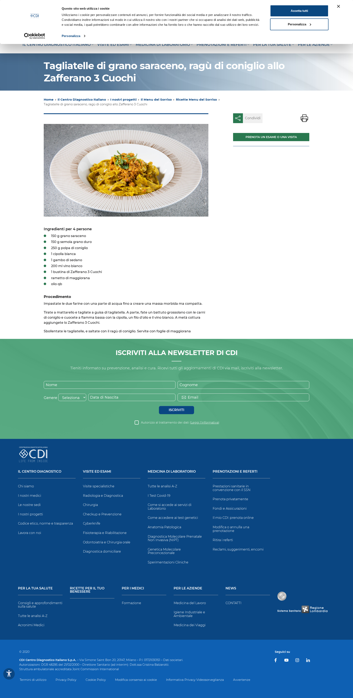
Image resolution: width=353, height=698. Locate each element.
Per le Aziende (188, 588)
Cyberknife (91, 523)
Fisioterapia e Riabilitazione (105, 533)
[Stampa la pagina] (304, 118)
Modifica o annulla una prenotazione (231, 529)
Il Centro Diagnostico (39, 471)
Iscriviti (176, 410)
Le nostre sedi (29, 505)
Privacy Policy (66, 680)
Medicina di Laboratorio (172, 471)
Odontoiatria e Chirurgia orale (106, 542)
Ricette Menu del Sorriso (196, 99)
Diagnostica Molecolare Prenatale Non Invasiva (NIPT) (175, 538)
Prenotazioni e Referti (235, 471)
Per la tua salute (35, 588)
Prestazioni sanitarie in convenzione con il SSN (231, 488)
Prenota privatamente (230, 499)
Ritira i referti (223, 540)
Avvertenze (241, 680)
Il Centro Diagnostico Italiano (82, 99)
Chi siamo (26, 486)
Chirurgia (90, 505)
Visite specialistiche (98, 486)
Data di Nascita (104, 397)
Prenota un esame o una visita (271, 137)
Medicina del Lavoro (190, 603)
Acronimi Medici (31, 625)
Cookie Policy (96, 680)
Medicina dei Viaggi (190, 625)
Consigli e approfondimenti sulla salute (40, 605)
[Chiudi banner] (338, 6)
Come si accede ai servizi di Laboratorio (169, 506)
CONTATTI (233, 603)
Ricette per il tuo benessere (87, 590)
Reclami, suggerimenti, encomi (238, 549)
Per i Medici (133, 588)
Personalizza (71, 36)
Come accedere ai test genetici (173, 518)
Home (49, 99)
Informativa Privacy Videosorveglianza (195, 680)
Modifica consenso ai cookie (136, 680)
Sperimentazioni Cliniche (168, 562)
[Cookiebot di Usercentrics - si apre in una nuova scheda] (35, 36)
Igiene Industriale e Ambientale (189, 614)
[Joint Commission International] (281, 596)
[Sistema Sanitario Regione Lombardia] (302, 609)
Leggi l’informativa (204, 422)
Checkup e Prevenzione (102, 514)
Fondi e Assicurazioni (230, 508)
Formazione (131, 603)
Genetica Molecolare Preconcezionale (164, 551)
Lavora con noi (29, 533)
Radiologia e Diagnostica (103, 496)
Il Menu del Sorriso (156, 99)
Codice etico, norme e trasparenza (45, 523)
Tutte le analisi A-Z (162, 486)
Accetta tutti (299, 10)
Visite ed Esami (97, 471)
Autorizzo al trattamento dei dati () (180, 422)
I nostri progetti (123, 99)
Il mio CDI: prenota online (233, 518)
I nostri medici (29, 496)
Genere (50, 398)
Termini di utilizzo (33, 680)
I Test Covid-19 (159, 496)
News (231, 588)
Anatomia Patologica (164, 527)
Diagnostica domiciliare (102, 551)
